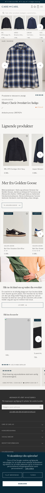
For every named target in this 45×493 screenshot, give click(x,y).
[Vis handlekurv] (38, 7)
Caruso (29, 32)
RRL (2, 32)
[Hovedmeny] (41, 6)
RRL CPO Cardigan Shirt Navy (14, 169)
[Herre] (18, 334)
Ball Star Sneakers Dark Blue (14, 249)
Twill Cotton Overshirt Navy (30, 35)
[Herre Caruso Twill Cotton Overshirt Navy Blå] (32, 23)
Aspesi (16, 32)
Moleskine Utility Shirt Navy (18, 35)
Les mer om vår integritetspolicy (22, 411)
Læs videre (29, 468)
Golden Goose (7, 99)
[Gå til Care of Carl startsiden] (10, 7)
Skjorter (10, 41)
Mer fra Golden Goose (19, 183)
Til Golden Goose (11, 205)
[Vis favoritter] (35, 7)
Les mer (21, 305)
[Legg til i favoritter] (26, 136)
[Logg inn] (32, 6)
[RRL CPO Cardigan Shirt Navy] (16, 167)
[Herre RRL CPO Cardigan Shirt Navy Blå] (6, 23)
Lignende (17, 126)
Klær (3, 41)
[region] (22, 376)
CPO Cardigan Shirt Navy (6, 35)
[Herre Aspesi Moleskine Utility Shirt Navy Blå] (19, 23)
